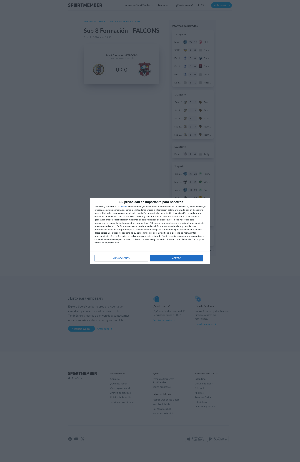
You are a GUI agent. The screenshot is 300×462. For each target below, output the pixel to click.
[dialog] (150, 231)
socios (124, 206)
